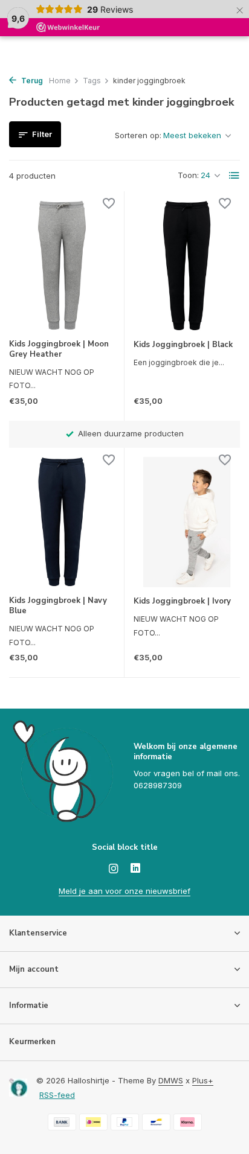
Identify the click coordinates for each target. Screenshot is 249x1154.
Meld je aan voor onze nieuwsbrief (124, 891)
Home (60, 80)
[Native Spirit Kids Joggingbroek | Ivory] (187, 522)
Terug (31, 80)
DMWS (170, 1080)
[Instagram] (113, 869)
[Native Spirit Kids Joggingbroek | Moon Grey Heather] (62, 265)
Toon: (188, 175)
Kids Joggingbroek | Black (183, 345)
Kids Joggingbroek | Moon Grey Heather (59, 349)
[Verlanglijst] (109, 204)
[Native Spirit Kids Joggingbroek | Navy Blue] (62, 522)
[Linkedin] (135, 869)
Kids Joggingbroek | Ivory (182, 601)
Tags (92, 80)
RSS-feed (57, 1095)
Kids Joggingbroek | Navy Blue (58, 606)
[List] (234, 175)
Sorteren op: (138, 135)
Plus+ (202, 1080)
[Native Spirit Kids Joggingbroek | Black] (187, 265)
